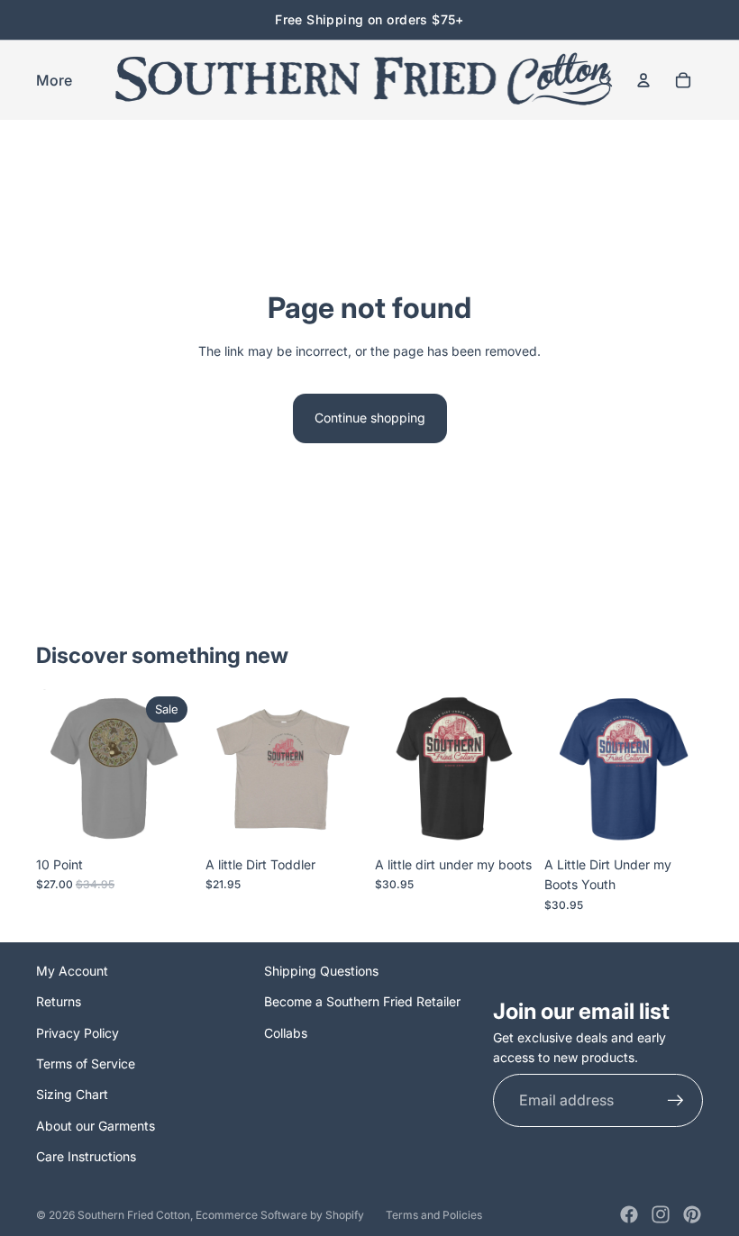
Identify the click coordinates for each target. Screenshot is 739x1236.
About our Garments (95, 1125)
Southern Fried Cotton (134, 1215)
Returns (58, 1001)
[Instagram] (660, 1214)
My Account (72, 970)
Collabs (285, 1033)
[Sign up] (676, 1101)
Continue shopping (370, 417)
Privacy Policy (77, 1033)
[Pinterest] (692, 1214)
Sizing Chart (72, 1094)
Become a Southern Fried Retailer (362, 1001)
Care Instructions (86, 1156)
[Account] (643, 80)
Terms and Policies (434, 1215)
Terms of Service (85, 1063)
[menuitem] (54, 80)
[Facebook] (629, 1214)
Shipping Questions (321, 970)
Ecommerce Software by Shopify (280, 1215)
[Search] (605, 80)
